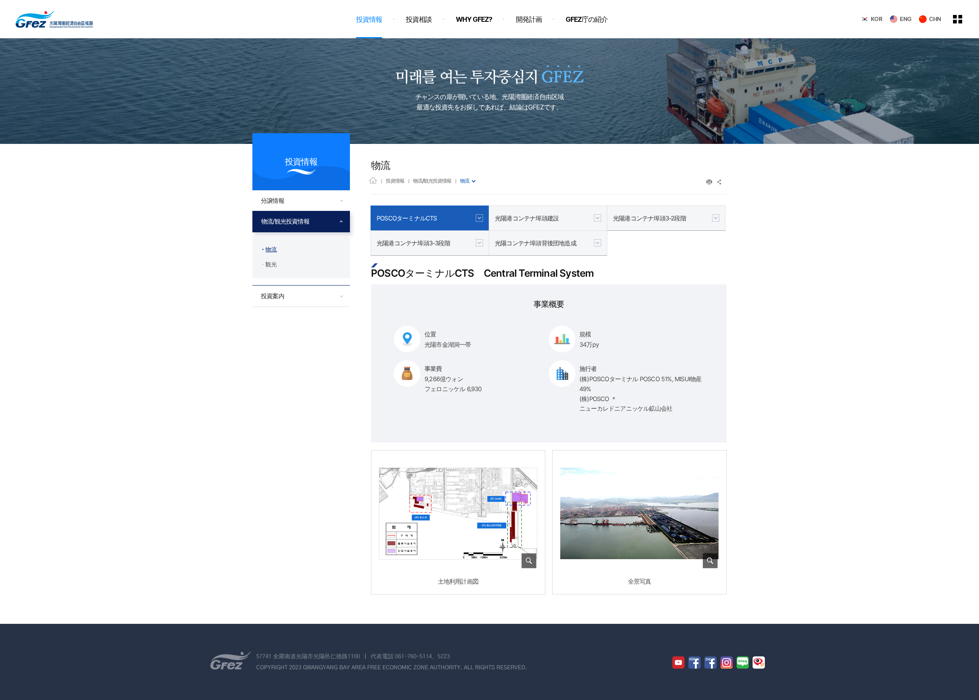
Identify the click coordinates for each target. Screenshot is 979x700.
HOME (373, 180)
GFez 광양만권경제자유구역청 (54, 19)
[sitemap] (963, 19)
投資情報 (395, 181)
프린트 (709, 182)
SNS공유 (719, 182)
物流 (464, 181)
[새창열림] (678, 662)
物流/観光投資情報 (432, 181)
